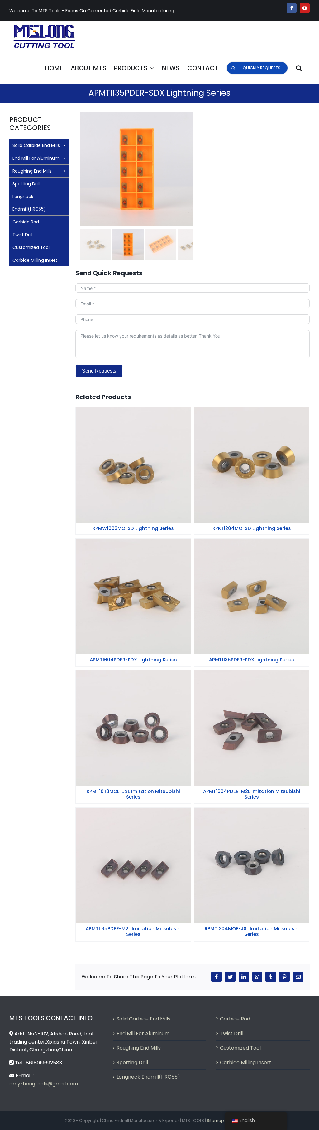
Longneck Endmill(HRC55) (29, 202)
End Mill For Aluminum (36, 158)
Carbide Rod (25, 222)
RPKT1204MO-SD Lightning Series (251, 459)
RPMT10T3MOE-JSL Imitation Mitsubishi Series (133, 720)
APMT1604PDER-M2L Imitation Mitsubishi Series (251, 720)
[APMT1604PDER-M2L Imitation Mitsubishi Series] (251, 728)
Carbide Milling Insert (34, 260)
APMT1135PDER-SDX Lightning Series (251, 591)
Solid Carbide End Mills (36, 145)
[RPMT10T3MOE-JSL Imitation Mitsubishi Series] (133, 728)
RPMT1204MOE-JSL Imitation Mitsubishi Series (251, 857)
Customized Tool (31, 247)
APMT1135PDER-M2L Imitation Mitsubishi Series (133, 857)
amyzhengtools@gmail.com (43, 1083)
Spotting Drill (26, 184)
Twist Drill (22, 234)
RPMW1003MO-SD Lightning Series (133, 459)
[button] (299, 68)
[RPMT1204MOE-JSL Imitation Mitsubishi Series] (251, 865)
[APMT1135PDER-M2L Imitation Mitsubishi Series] (133, 865)
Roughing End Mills (32, 171)
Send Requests (99, 370)
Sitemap (215, 1120)
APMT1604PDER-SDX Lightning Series (133, 591)
